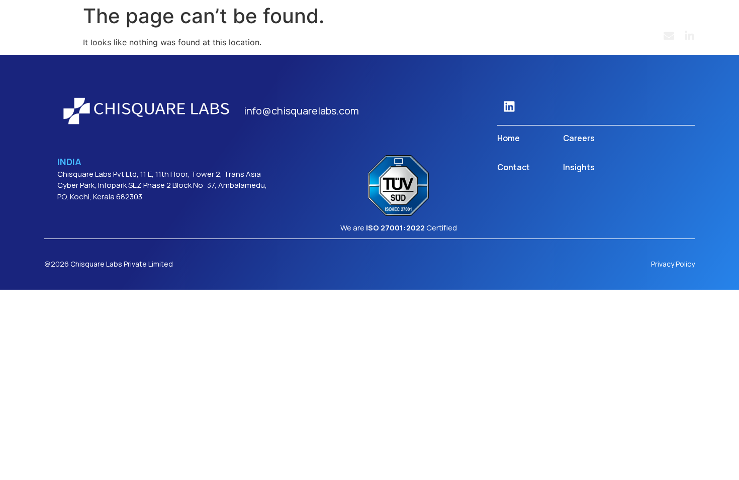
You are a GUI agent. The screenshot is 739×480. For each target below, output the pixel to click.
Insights (579, 167)
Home (508, 138)
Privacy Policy (673, 264)
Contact (513, 167)
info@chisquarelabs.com (301, 110)
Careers (579, 138)
